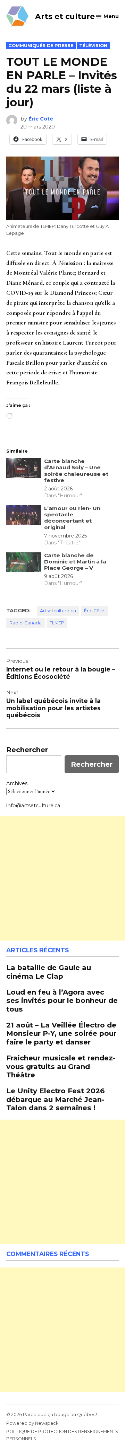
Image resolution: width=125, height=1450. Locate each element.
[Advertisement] (62, 878)
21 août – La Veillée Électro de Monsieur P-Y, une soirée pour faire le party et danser (61, 1033)
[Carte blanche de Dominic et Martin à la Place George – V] (23, 563)
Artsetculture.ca (58, 610)
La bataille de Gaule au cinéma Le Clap (48, 971)
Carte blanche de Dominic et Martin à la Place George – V (75, 561)
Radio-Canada (25, 622)
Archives (16, 783)
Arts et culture (65, 16)
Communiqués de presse (40, 45)
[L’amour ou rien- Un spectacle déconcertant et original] (23, 516)
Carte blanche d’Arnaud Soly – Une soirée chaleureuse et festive (76, 470)
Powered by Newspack (32, 1423)
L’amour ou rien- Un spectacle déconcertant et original (72, 518)
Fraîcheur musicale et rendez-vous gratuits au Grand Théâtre (61, 1066)
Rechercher (27, 750)
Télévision (93, 45)
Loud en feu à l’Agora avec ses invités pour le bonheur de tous (62, 1000)
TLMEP (57, 622)
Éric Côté (40, 119)
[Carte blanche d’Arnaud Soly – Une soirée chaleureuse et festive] (23, 469)
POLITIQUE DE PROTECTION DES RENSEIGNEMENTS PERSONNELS (62, 1435)
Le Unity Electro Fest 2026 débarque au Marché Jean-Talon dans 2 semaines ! (55, 1099)
